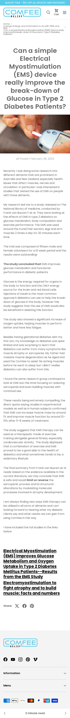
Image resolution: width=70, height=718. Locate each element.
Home (6, 24)
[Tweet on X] (17, 606)
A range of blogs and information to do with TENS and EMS (31, 27)
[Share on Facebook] (24, 606)
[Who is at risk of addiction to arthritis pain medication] (65, 713)
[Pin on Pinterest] (32, 606)
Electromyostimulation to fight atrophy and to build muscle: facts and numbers (31, 588)
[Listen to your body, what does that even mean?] (5, 713)
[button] (56, 12)
